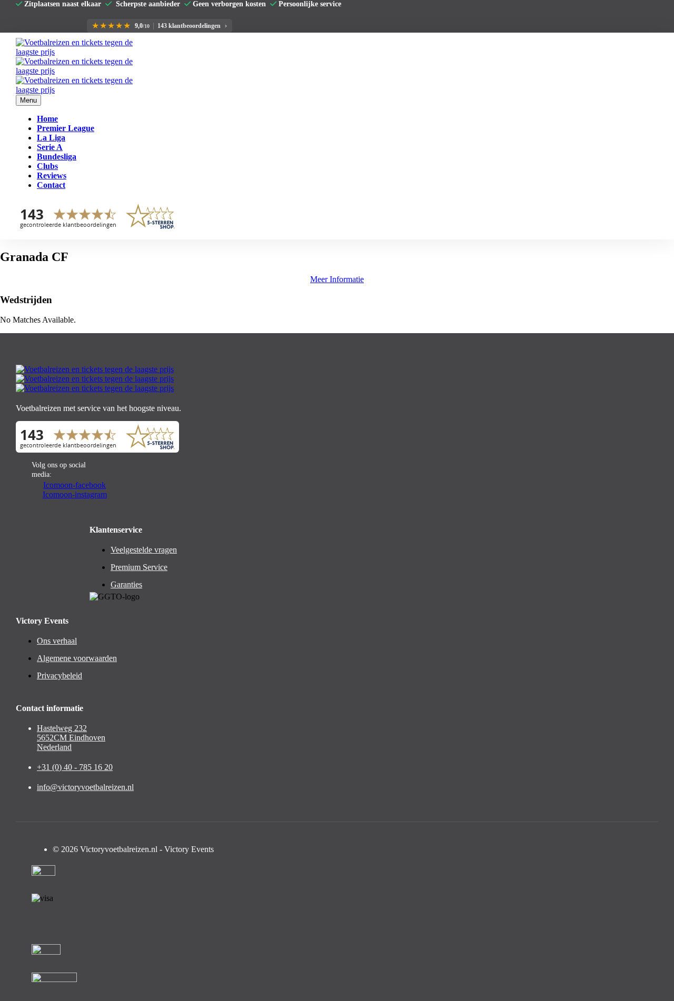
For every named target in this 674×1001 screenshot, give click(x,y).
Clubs (47, 166)
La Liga (51, 137)
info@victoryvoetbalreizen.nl (85, 787)
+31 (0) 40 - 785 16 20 (75, 767)
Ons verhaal (57, 640)
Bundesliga (56, 156)
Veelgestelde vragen (144, 549)
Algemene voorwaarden (77, 658)
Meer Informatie (337, 279)
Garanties (126, 584)
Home (47, 118)
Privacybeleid (59, 675)
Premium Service (139, 567)
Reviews (51, 175)
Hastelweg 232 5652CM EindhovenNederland (71, 738)
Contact (51, 185)
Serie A (50, 147)
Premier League (65, 128)
